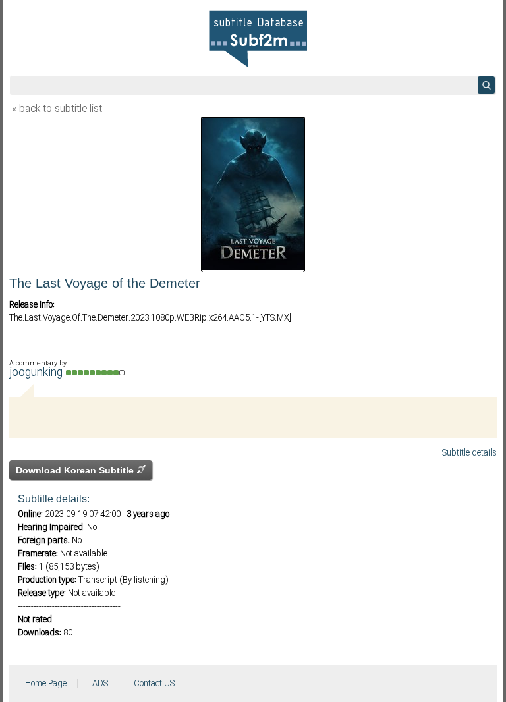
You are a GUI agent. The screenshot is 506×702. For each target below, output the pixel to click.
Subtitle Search (486, 85)
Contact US (154, 683)
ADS (100, 683)
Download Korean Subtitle (76, 470)
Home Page (46, 683)
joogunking (37, 373)
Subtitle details (469, 453)
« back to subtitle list (57, 109)
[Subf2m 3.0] (258, 38)
